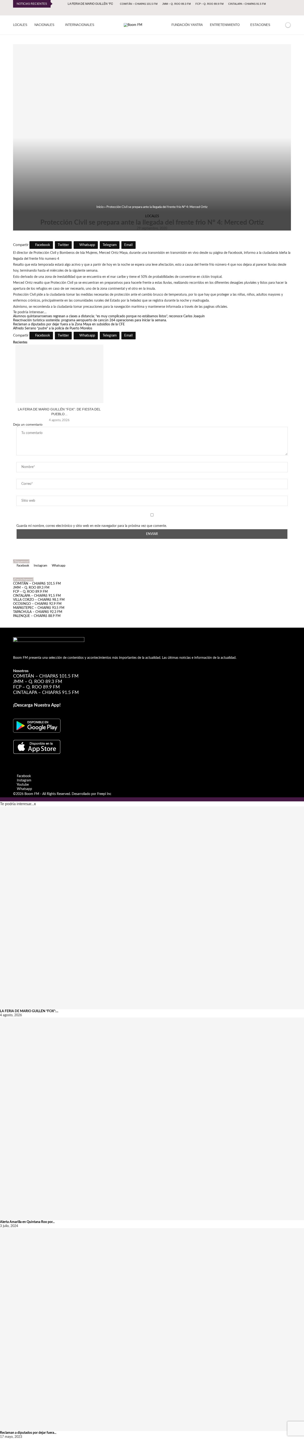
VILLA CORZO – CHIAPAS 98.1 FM (39, 600)
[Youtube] (284, 11)
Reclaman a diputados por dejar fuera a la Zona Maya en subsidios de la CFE (69, 324)
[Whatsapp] (290, 11)
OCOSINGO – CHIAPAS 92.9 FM (37, 604)
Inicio (100, 207)
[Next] (63, 4)
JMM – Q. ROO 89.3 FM (176, 3)
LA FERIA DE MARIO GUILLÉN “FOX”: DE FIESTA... (101, 3)
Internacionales (79, 25)
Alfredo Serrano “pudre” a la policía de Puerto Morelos (52, 328)
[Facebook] (273, 11)
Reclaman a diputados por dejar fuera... (28, 1432)
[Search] (279, 24)
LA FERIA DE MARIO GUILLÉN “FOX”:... (29, 1011)
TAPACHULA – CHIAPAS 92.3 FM (37, 612)
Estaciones (260, 25)
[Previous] (57, 4)
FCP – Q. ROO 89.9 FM (209, 3)
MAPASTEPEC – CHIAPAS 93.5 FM (38, 608)
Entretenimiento (225, 25)
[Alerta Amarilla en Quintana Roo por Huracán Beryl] (152, 1118)
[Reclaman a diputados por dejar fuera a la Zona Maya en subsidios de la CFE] (152, 1329)
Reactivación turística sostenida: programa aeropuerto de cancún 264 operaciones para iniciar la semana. (90, 320)
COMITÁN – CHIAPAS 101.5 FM (138, 3)
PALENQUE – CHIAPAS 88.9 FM (37, 616)
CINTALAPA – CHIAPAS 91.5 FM (247, 3)
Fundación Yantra (187, 25)
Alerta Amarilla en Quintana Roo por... (27, 1222)
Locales (20, 25)
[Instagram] (279, 11)
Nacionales (44, 25)
